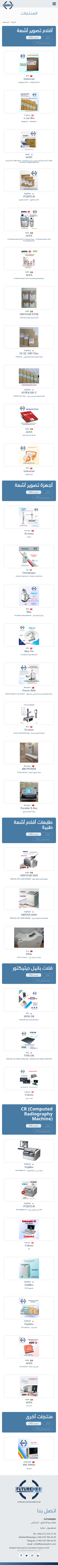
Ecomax (27, 530)
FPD (28, 76)
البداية (14, 22)
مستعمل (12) (43, 42)
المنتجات (5, 22)
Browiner (28, 687)
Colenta (27, 115)
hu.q (28, 951)
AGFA (27, 233)
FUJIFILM (27, 193)
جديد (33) (33, 37)
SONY (27, 154)
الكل (47, 37)
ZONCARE (28, 1462)
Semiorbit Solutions (27, 1550)
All (10, 1548)
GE (27, 570)
